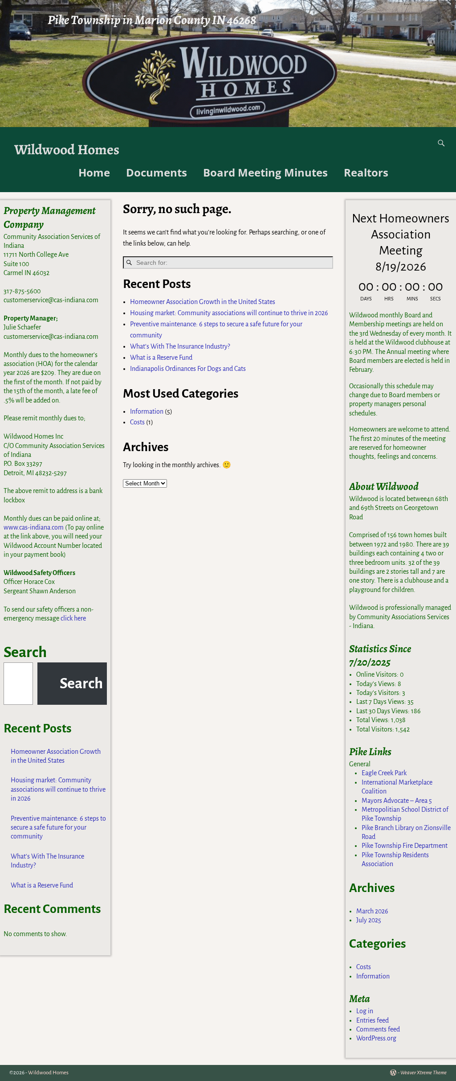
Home (94, 172)
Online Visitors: (378, 674)
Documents (156, 172)
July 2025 (368, 920)
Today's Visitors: (379, 692)
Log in (364, 1011)
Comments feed (378, 1029)
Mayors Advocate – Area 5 (397, 800)
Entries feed (372, 1020)
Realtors (366, 172)
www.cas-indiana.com (34, 527)
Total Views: (373, 719)
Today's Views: (377, 683)
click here (73, 618)
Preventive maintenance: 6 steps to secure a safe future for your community (58, 827)
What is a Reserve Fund (161, 357)
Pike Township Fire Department (405, 845)
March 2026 (372, 911)
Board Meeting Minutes (265, 172)
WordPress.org (376, 1038)
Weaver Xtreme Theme (423, 1073)
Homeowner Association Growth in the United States (202, 301)
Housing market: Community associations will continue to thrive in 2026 (229, 312)
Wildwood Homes (66, 149)
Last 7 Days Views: (381, 701)
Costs (137, 422)
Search (25, 652)
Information (146, 411)
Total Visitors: (375, 729)
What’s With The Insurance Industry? (180, 346)
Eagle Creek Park (384, 773)
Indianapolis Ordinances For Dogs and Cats (188, 368)
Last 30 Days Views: (383, 711)
